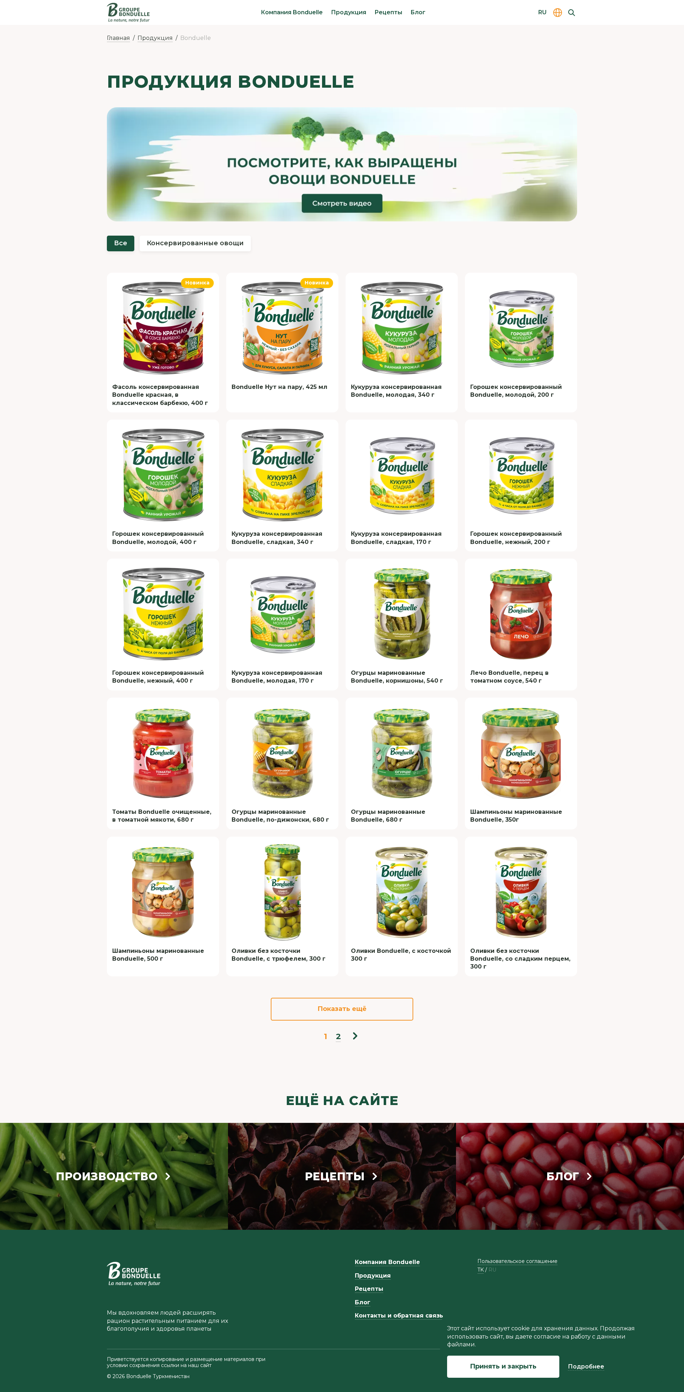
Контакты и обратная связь (399, 1315)
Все (120, 243)
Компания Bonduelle (292, 12)
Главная (118, 38)
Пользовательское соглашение (517, 1261)
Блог (417, 12)
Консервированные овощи (195, 243)
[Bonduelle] (133, 1273)
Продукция (348, 12)
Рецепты (388, 12)
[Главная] (128, 12)
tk (480, 1270)
